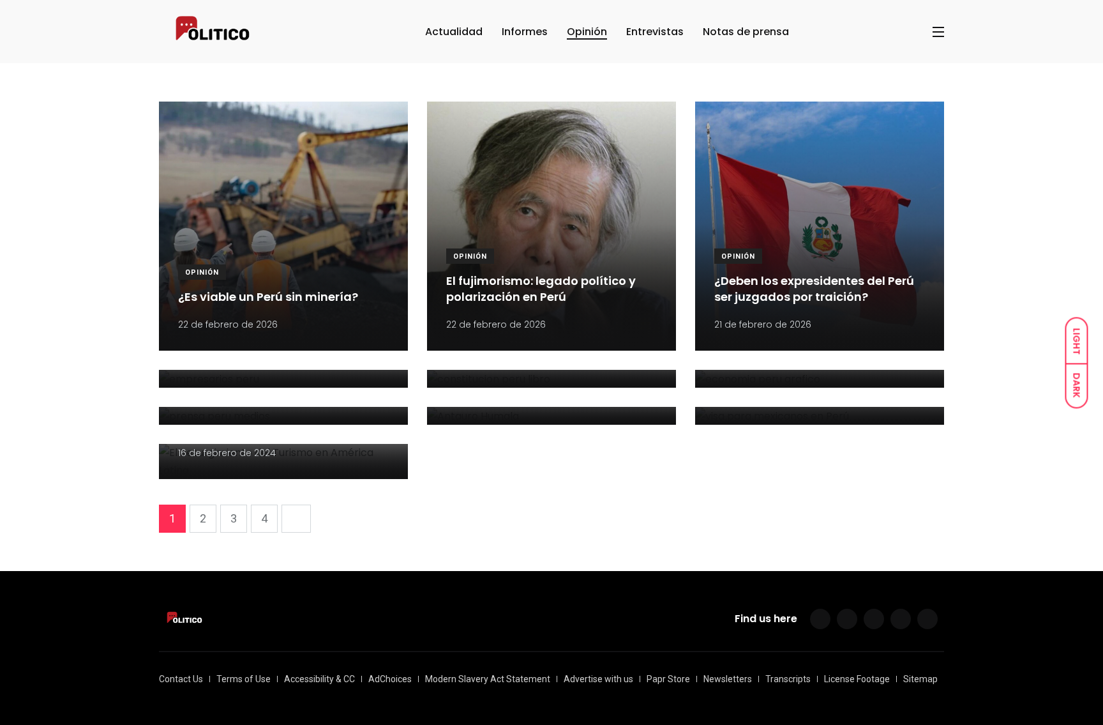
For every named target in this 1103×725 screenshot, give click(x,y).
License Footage (857, 679)
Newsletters (727, 679)
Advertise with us (598, 679)
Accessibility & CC (319, 679)
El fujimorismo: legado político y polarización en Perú (541, 289)
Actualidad (454, 31)
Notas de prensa (746, 31)
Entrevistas (655, 31)
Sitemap (920, 679)
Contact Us (181, 679)
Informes (525, 31)
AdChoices (390, 679)
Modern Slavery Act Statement (487, 679)
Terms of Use (243, 679)
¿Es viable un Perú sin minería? (268, 297)
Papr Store (668, 679)
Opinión (587, 31)
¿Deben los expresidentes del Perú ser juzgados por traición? (814, 289)
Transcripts (788, 679)
